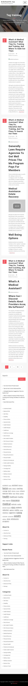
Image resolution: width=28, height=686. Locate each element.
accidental (5, 485)
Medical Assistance (13, 55)
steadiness (5, 512)
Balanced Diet (7, 411)
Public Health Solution (9, 463)
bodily (10, 488)
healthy (20, 497)
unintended (4, 516)
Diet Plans (6, 414)
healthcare (13, 497)
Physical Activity (7, 452)
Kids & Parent (7, 435)
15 (17, 367)
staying (21, 510)
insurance (15, 500)
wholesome (15, 519)
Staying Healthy (7, 465)
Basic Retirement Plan (9, 402)
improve (8, 500)
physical (9, 507)
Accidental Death (7, 408)
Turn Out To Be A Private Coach (11, 385)
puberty (19, 507)
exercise (5, 493)
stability (16, 510)
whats (8, 519)
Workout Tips (7, 476)
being (5, 488)
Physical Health (7, 457)
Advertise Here (7, 533)
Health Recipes (7, 427)
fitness (17, 493)
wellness (4, 519)
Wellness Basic (7, 471)
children (14, 488)
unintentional (10, 516)
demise (17, 491)
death (9, 491)
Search (5, 376)
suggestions (12, 513)
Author (12, 53)
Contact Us (6, 530)
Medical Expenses (8, 446)
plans (13, 507)
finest (14, 493)
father (10, 493)
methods (14, 504)
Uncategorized (7, 468)
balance (20, 485)
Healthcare (6, 430)
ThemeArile (14, 683)
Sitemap (5, 538)
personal (4, 507)
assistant (15, 485)
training (19, 512)
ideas (3, 500)
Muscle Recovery (7, 449)
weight (17, 515)
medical (6, 503)
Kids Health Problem (8, 438)
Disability (6, 416)
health (5, 496)
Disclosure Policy (7, 536)
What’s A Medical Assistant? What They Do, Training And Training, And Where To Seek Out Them (17, 45)
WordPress (16, 681)
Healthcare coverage (8, 433)
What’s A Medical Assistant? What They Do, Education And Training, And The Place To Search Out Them (16, 127)
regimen (11, 510)
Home (14, 18)
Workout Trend (7, 479)
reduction (5, 510)
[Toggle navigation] (25, 2)
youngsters (5, 521)
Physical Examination (8, 455)
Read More (21, 111)
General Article (7, 422)
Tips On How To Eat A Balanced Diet (12, 388)
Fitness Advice (7, 419)
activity (9, 485)
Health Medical (7, 425)
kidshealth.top (8, 2)
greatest (22, 493)
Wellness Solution (8, 474)
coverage (4, 491)
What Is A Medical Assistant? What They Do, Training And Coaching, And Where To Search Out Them (17, 266)
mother (19, 504)
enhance (22, 491)
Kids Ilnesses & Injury (8, 441)
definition (14, 491)
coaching (19, 488)
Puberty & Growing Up (9, 460)
